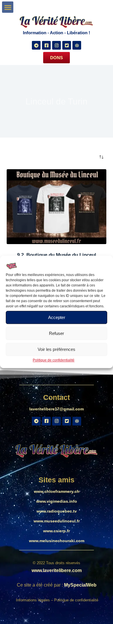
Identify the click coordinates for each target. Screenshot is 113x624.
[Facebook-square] (46, 45)
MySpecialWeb (80, 584)
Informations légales (33, 600)
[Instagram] (56, 45)
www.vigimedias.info (56, 501)
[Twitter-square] (66, 45)
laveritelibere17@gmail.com (56, 409)
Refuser (56, 333)
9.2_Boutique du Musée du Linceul (56, 255)
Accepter (56, 317)
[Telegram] (36, 45)
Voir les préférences (56, 349)
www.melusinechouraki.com (56, 540)
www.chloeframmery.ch (56, 491)
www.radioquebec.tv (57, 511)
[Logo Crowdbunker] (76, 45)
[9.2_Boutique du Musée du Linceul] (56, 206)
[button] (7, 7)
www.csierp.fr (56, 531)
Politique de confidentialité (53, 360)
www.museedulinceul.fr (57, 521)
